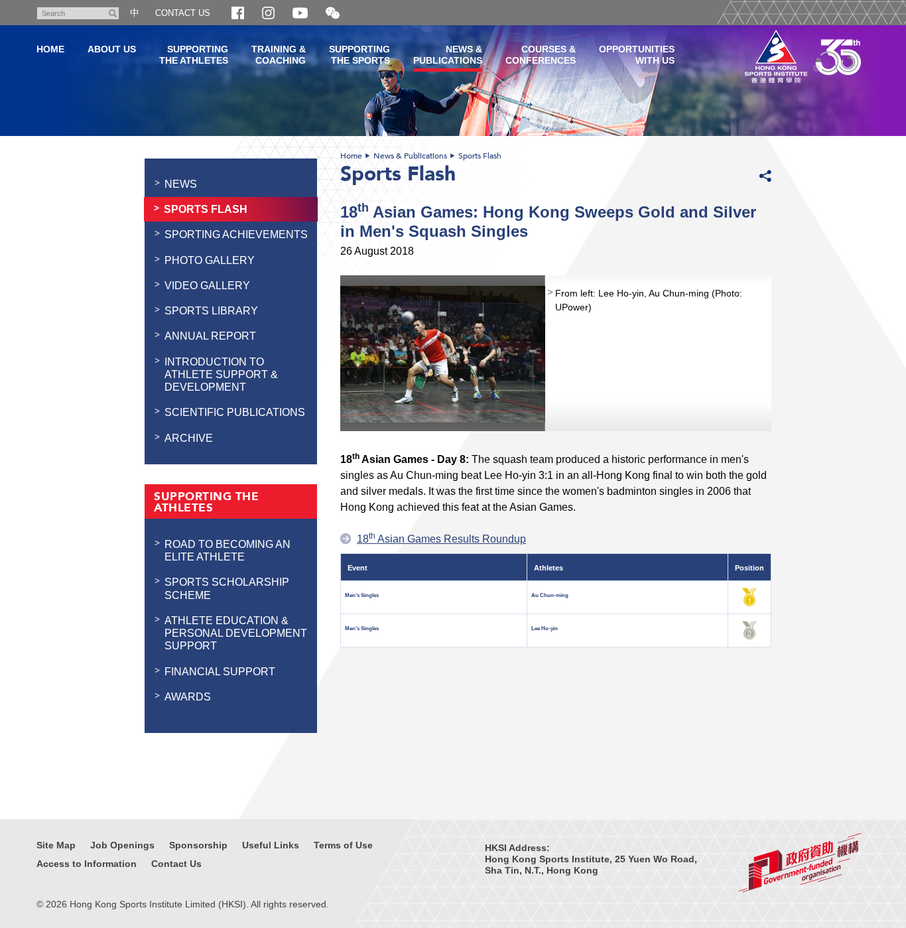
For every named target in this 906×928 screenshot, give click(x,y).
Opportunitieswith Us (637, 55)
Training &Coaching (278, 55)
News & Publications (410, 156)
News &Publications (447, 55)
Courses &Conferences (540, 55)
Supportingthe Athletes (193, 55)
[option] (555, 353)
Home (351, 156)
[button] (333, 13)
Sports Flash (479, 156)
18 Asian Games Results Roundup (441, 539)
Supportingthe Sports (359, 55)
